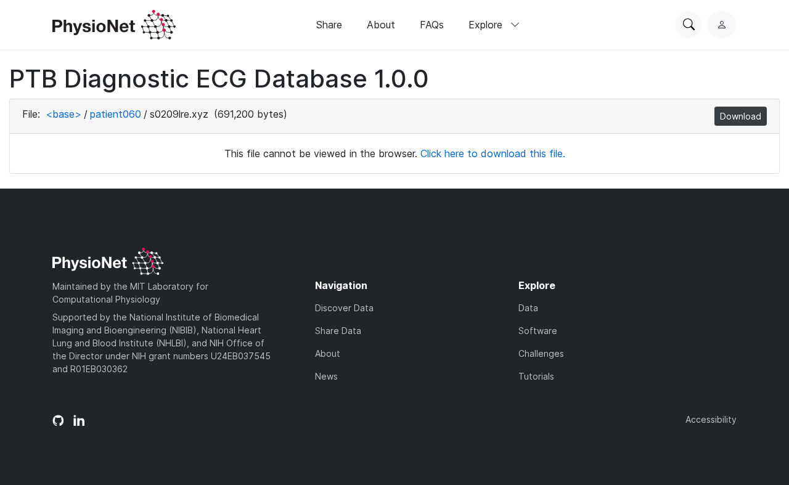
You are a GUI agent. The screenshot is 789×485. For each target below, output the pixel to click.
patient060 (115, 114)
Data (528, 308)
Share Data (338, 330)
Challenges (541, 353)
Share (329, 24)
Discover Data (344, 308)
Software (537, 330)
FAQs (432, 24)
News (326, 376)
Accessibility (711, 419)
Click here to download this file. (492, 153)
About (381, 24)
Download (740, 116)
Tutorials (536, 376)
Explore (486, 24)
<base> (63, 114)
